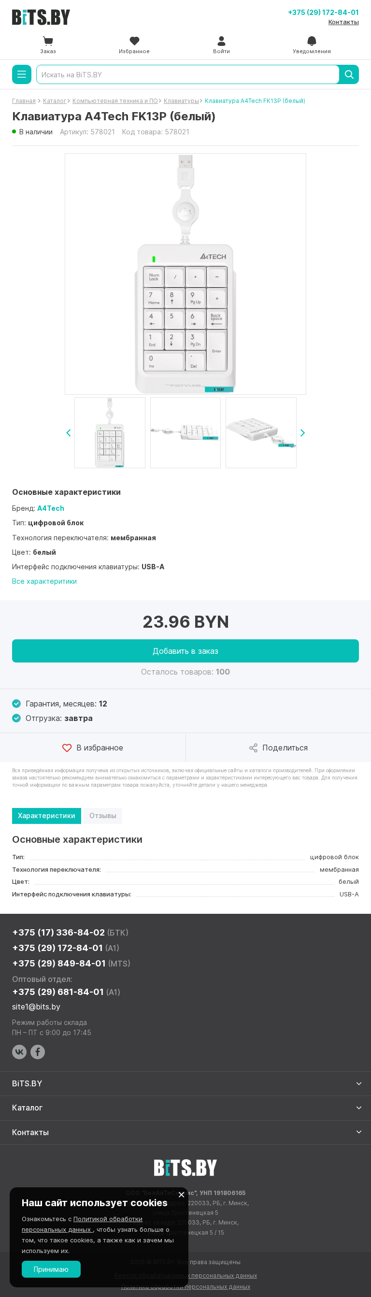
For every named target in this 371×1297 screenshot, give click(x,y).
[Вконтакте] (19, 1052)
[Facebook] (37, 1052)
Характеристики (46, 815)
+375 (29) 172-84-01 (323, 12)
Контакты (343, 22)
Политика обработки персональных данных (185, 1286)
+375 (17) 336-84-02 (70, 932)
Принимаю (51, 1269)
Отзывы (102, 815)
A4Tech (50, 508)
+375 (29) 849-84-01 (71, 963)
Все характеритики (44, 581)
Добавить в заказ (185, 651)
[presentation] (68, 432)
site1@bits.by (36, 1006)
